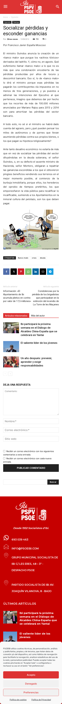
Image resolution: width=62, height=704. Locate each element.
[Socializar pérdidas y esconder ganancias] (31, 230)
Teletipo (16, 22)
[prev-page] (5, 374)
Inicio (5, 17)
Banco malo (23, 258)
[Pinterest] (21, 271)
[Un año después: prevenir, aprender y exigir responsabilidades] (11, 361)
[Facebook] (6, 271)
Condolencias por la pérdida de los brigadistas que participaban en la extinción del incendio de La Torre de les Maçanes (45, 298)
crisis (34, 258)
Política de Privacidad (41, 699)
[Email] (43, 271)
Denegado (31, 683)
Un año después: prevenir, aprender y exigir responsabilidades (36, 362)
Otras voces (12, 39)
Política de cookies (18, 699)
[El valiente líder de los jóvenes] (11, 346)
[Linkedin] (35, 271)
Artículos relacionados (16, 315)
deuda (42, 258)
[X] (13, 271)
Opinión (14, 17)
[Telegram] (50, 271)
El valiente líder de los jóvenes (39, 342)
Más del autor (38, 315)
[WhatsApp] (28, 271)
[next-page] (10, 374)
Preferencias (31, 692)
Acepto (31, 674)
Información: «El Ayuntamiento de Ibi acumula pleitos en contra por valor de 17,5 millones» (17, 296)
